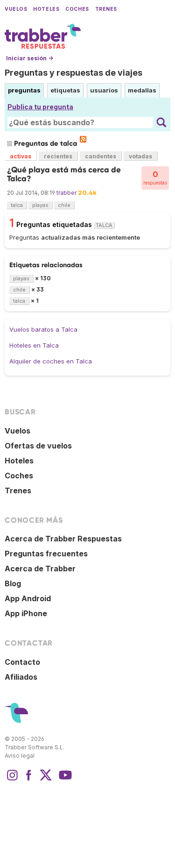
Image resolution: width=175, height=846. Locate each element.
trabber (66, 192)
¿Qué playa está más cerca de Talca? (64, 174)
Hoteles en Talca (34, 345)
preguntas (24, 90)
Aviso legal (20, 755)
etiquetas (65, 90)
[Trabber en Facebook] (28, 779)
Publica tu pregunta (40, 107)
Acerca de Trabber (40, 568)
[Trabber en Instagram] (12, 779)
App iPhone (26, 613)
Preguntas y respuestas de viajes (73, 73)
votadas (140, 156)
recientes (58, 156)
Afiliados (21, 677)
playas (40, 205)
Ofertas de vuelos (38, 445)
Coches (77, 9)
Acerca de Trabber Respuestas (63, 538)
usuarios (104, 90)
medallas (142, 90)
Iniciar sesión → (29, 58)
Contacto (22, 662)
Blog (13, 583)
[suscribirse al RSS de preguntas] (83, 139)
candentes (100, 156)
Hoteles (46, 9)
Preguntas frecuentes (46, 553)
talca (17, 205)
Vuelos (16, 9)
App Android (28, 598)
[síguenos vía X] (45, 779)
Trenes (106, 9)
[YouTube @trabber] (64, 779)
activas (20, 156)
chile (64, 205)
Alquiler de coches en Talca (50, 361)
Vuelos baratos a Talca (43, 329)
